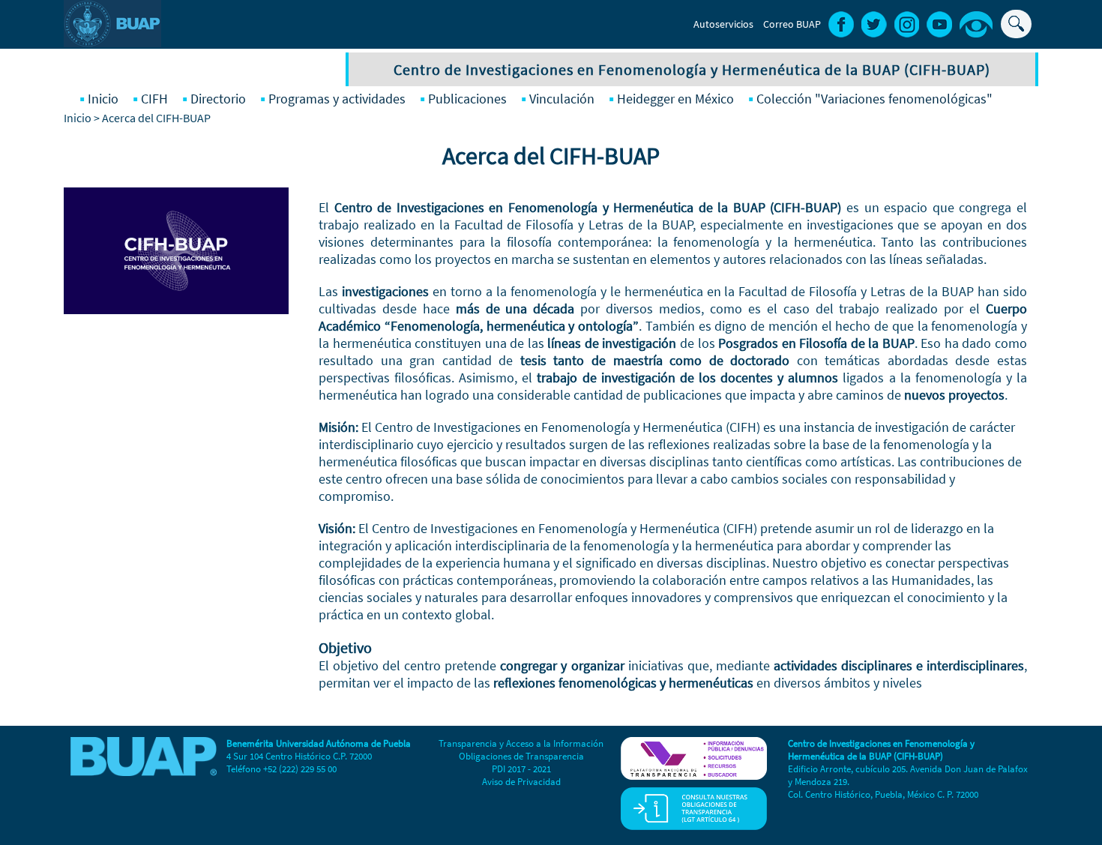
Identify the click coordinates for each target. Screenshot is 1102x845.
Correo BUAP (792, 24)
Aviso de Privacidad (521, 781)
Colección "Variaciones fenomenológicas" (874, 98)
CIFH (154, 98)
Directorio (218, 98)
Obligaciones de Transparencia (521, 756)
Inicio (103, 98)
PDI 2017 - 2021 (521, 769)
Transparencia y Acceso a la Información (521, 743)
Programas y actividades (337, 98)
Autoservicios (723, 24)
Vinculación (561, 98)
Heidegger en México (675, 98)
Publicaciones (467, 98)
